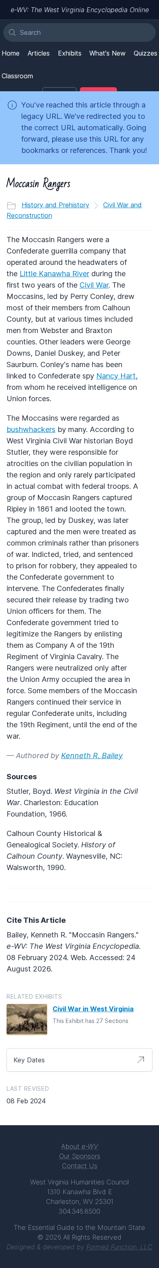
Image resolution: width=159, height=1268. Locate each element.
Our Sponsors (79, 1156)
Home (11, 53)
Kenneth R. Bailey (92, 755)
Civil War (94, 285)
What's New (107, 53)
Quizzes (145, 53)
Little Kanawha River (54, 273)
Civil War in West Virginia (93, 1009)
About (79, 1146)
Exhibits (70, 53)
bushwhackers (31, 429)
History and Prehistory (55, 205)
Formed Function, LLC (119, 1247)
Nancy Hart (116, 376)
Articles (39, 53)
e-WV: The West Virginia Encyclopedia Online (80, 10)
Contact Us (79, 1166)
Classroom (17, 76)
